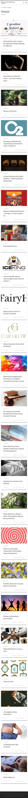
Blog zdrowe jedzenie (9, 793)
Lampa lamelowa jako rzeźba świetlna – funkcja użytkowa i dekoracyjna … (13, 178)
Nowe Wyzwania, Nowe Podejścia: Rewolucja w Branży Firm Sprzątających (13, 448)
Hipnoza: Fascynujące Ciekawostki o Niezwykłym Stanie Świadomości (12, 551)
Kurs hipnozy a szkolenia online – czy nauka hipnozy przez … (12, 78)
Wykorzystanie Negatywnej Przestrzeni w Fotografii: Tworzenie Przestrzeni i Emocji (13, 379)
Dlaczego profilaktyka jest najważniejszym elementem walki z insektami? (12, 143)
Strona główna (4, 7)
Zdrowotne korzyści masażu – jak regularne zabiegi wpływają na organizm (13, 43)
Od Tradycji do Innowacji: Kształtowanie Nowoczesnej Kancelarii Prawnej (13, 413)
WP (8, 795)
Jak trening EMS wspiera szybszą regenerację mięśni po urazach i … (13, 278)
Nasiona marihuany (10, 111)
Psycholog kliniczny (10, 246)
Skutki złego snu (9, 777)
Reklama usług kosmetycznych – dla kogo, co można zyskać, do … (13, 213)
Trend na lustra (8, 682)
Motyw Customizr (20, 795)
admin (7, 49)
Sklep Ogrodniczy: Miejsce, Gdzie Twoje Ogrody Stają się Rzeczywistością (13, 516)
